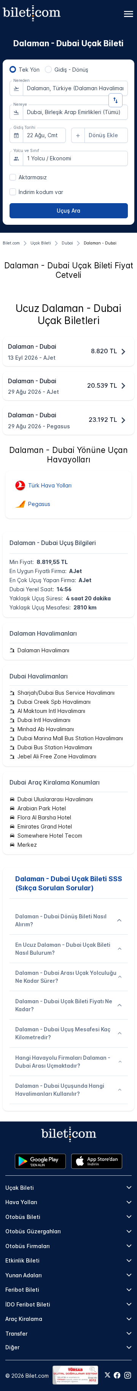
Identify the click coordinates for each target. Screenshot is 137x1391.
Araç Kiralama (23, 1319)
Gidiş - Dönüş (71, 69)
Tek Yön (29, 69)
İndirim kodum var (41, 192)
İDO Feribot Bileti (27, 1304)
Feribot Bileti (22, 1289)
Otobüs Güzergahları (33, 1231)
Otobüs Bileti (22, 1217)
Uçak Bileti (19, 1187)
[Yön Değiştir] (115, 100)
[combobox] (75, 88)
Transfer (16, 1333)
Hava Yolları (21, 1202)
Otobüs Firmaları (27, 1246)
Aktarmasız (33, 177)
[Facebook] (117, 1375)
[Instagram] (128, 1375)
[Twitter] (107, 1375)
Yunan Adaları (23, 1275)
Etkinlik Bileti (22, 1260)
